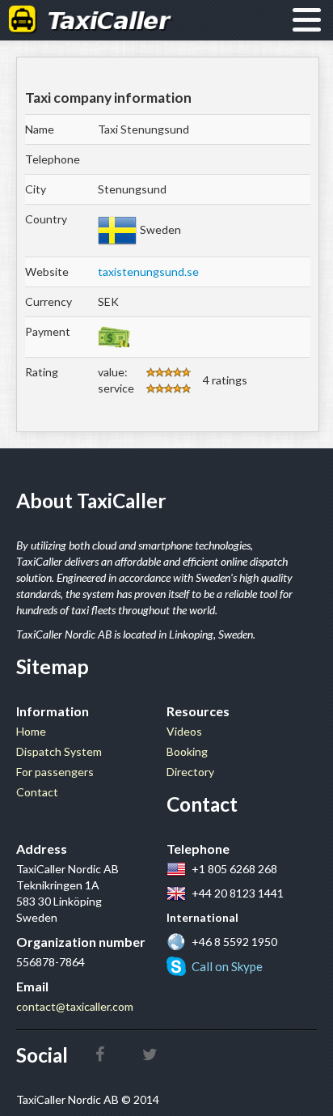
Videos (184, 731)
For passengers (55, 772)
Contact (37, 792)
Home (31, 731)
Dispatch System (59, 751)
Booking (187, 751)
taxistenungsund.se (148, 271)
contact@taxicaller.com (74, 1006)
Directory (190, 772)
